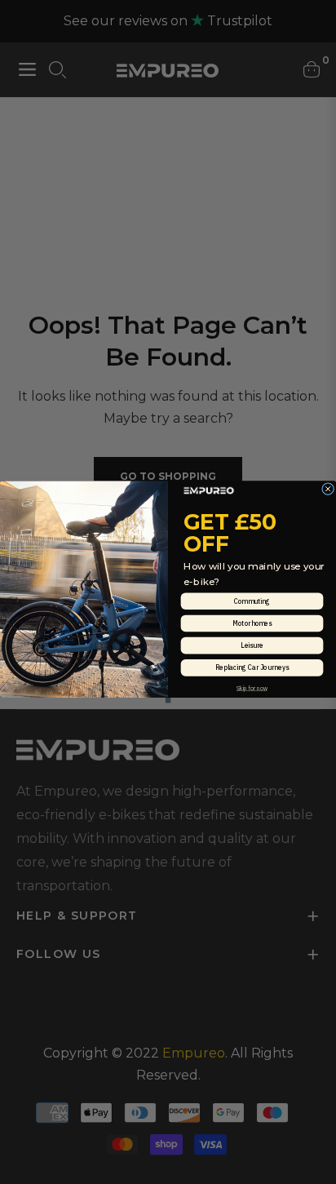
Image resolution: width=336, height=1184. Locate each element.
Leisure (252, 645)
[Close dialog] (328, 489)
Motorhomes (252, 623)
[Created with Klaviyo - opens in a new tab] (168, 700)
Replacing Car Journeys (252, 667)
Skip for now (252, 688)
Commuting (252, 600)
